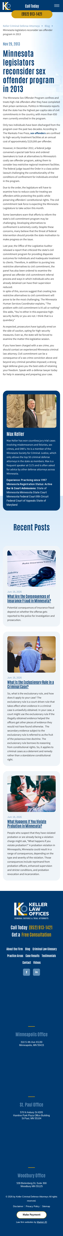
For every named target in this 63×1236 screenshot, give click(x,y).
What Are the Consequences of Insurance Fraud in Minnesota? (29, 598)
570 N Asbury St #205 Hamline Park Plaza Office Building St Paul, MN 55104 (31, 1115)
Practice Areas (15, 955)
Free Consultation (36, 934)
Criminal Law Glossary (45, 949)
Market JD (42, 1221)
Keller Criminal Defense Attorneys (21, 26)
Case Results (32, 955)
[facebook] (26, 972)
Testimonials (49, 955)
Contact (26, 962)
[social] (36, 972)
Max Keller (15, 433)
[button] (57, 4)
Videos (37, 962)
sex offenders (38, 133)
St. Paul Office (31, 1104)
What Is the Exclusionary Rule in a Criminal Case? (30, 684)
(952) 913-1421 (32, 13)
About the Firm (14, 949)
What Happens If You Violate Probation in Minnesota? (26, 823)
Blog (47, 26)
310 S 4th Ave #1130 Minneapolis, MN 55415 (31, 1043)
